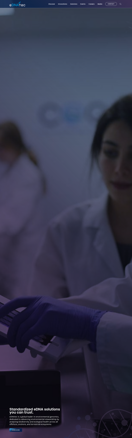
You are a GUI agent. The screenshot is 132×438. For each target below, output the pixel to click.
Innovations (62, 4)
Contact (111, 4)
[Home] (17, 4)
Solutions (73, 4)
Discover (52, 4)
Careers (92, 4)
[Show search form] (120, 4)
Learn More (16, 430)
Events (82, 4)
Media (100, 4)
